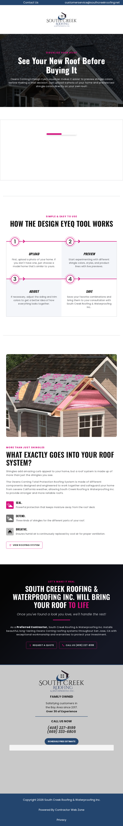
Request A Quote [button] (43, 645)
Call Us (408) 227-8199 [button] (80, 645)
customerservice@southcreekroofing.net (92, 2)
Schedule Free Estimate (61, 741)
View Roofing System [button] (26, 545)
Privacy (61, 820)
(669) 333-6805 (61, 731)
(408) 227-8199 (61, 727)
